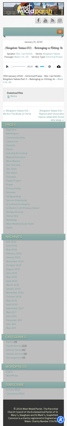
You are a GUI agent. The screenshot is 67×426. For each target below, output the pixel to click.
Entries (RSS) (13, 389)
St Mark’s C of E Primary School (22, 208)
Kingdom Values (51, 53)
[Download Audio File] (59, 66)
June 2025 (11, 273)
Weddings (11, 220)
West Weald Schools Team (20, 223)
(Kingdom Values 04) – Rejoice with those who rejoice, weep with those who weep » (51, 115)
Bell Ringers (12, 133)
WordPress (12, 375)
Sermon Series (14, 350)
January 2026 (13, 257)
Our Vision (11, 172)
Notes (13, 96)
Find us (10, 342)
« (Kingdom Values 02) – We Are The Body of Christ (17, 112)
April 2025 (11, 281)
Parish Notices (14, 346)
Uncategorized (14, 357)
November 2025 (15, 261)
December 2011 (14, 320)
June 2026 (11, 245)
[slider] (18, 66)
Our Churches (13, 165)
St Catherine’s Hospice (18, 204)
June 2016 (11, 316)
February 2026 (14, 253)
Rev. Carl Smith (24, 53)
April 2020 (12, 304)
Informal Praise (54, 57)
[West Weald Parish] (33, 8)
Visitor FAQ (12, 216)
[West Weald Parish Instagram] (60, 20)
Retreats (11, 192)
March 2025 (12, 285)
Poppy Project (13, 180)
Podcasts (11, 176)
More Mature (13, 161)
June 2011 (11, 324)
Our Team (11, 169)
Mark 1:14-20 (21, 57)
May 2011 (11, 328)
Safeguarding (13, 196)
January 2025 (13, 288)
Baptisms (11, 129)
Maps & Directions (16, 157)
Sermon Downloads (16, 200)
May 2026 (11, 249)
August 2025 (13, 269)
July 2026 (11, 241)
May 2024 (11, 300)
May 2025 (11, 277)
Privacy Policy (13, 188)
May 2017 (11, 312)
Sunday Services (14, 212)
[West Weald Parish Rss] (53, 20)
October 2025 (13, 265)
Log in (9, 371)
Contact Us (12, 141)
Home (9, 149)
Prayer (9, 184)
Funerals (10, 145)
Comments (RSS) (15, 393)
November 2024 (15, 292)
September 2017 (15, 308)
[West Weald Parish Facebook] (38, 20)
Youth (9, 227)
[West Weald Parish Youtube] (45, 20)
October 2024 (13, 296)
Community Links (15, 137)
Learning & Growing (16, 153)
